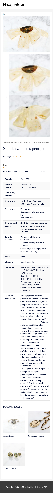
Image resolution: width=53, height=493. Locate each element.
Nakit (12, 142)
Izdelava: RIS (41, 487)
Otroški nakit (21, 142)
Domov (6, 142)
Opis (5, 165)
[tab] (26, 165)
